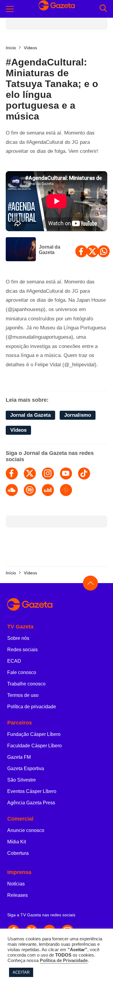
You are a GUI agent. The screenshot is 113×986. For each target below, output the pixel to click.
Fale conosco (21, 672)
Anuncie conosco (25, 830)
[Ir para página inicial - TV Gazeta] (57, 8)
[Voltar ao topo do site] (90, 583)
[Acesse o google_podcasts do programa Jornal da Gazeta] (66, 490)
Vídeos (18, 430)
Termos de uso (23, 695)
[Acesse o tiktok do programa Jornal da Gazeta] (84, 473)
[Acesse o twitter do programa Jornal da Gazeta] (30, 473)
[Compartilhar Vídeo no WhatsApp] (104, 251)
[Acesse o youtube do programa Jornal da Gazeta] (66, 473)
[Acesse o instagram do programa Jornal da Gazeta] (48, 473)
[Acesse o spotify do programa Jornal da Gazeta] (30, 490)
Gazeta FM (19, 757)
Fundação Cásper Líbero (34, 734)
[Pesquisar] (103, 9)
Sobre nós (18, 638)
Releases (17, 895)
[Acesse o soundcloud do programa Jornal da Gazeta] (12, 490)
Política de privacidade (31, 706)
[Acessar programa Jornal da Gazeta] (21, 249)
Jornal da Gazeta (49, 249)
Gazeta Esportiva (25, 768)
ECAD (14, 661)
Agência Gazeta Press (31, 802)
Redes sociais (22, 649)
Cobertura (18, 853)
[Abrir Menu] (10, 9)
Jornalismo (77, 415)
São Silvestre (21, 779)
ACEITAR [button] (21, 972)
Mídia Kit (16, 841)
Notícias (16, 883)
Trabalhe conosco (26, 683)
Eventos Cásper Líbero (31, 791)
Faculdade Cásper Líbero (34, 745)
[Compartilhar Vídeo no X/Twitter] (92, 251)
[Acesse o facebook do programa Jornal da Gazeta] (12, 473)
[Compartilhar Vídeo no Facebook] (81, 251)
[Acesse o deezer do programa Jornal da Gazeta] (48, 490)
